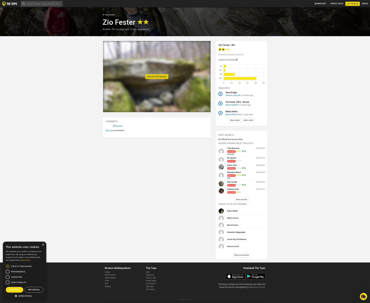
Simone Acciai (233, 246)
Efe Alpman (231, 158)
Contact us (150, 275)
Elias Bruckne (232, 225)
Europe (107, 272)
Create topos (336, 4)
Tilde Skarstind (233, 148)
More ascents (241, 200)
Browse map (320, 4)
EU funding (150, 289)
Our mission (150, 284)
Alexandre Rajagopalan (236, 232)
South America (110, 278)
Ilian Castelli (232, 182)
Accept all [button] (14, 289)
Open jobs (150, 286)
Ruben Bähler (232, 211)
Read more (25, 260)
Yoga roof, (124, 29)
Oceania (108, 286)
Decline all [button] (34, 289)
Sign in (365, 4)
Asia (106, 284)
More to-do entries (241, 255)
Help (147, 272)
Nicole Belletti (232, 105)
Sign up (109, 130)
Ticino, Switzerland (139, 29)
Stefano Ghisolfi (233, 95)
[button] (24, 295)
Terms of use (151, 278)
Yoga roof (109, 15)
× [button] (43, 245)
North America (110, 275)
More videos (235, 120)
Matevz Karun (232, 218)
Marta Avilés (231, 114)
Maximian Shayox (234, 172)
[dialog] (24, 271)
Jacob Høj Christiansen (236, 239)
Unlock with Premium (156, 76)
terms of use (259, 287)
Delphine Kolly (233, 189)
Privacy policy (151, 281)
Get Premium (352, 4)
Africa (107, 281)
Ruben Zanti (232, 165)
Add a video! (248, 120)
